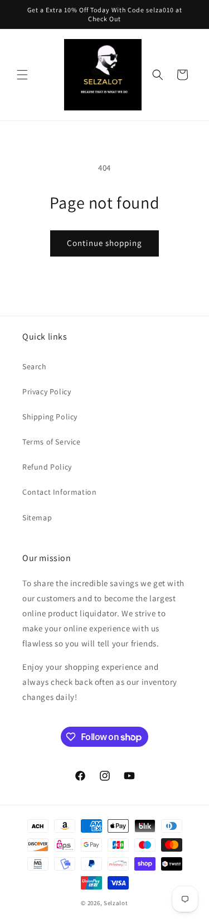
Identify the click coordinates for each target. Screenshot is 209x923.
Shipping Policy (49, 417)
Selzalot (116, 903)
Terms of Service (51, 442)
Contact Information (59, 492)
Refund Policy (47, 467)
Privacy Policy (46, 391)
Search (34, 366)
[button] (22, 74)
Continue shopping (104, 243)
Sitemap (37, 518)
